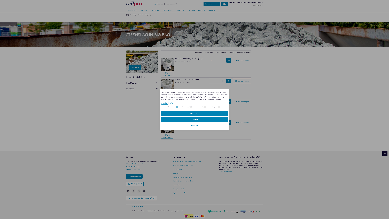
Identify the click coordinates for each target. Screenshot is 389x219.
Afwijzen (194, 119)
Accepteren (194, 113)
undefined (165, 103)
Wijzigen (173, 103)
